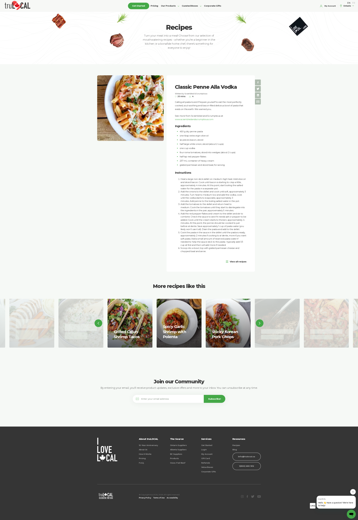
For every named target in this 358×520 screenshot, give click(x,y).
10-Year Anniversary (148, 445)
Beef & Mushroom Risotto (75, 331)
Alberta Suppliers (178, 449)
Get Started (206, 445)
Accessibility (172, 498)
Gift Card (205, 458)
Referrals (205, 463)
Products (174, 458)
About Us (143, 449)
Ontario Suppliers (178, 445)
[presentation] (98, 323)
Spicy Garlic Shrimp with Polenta (174, 331)
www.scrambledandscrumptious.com (194, 119)
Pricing (154, 5)
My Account (206, 454)
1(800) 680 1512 (246, 466)
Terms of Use (158, 498)
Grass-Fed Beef (177, 463)
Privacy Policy (145, 498)
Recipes (236, 445)
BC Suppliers (176, 454)
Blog (234, 449)
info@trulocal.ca (246, 457)
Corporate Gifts (212, 5)
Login (204, 449)
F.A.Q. (141, 463)
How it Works (145, 454)
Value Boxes (207, 467)
